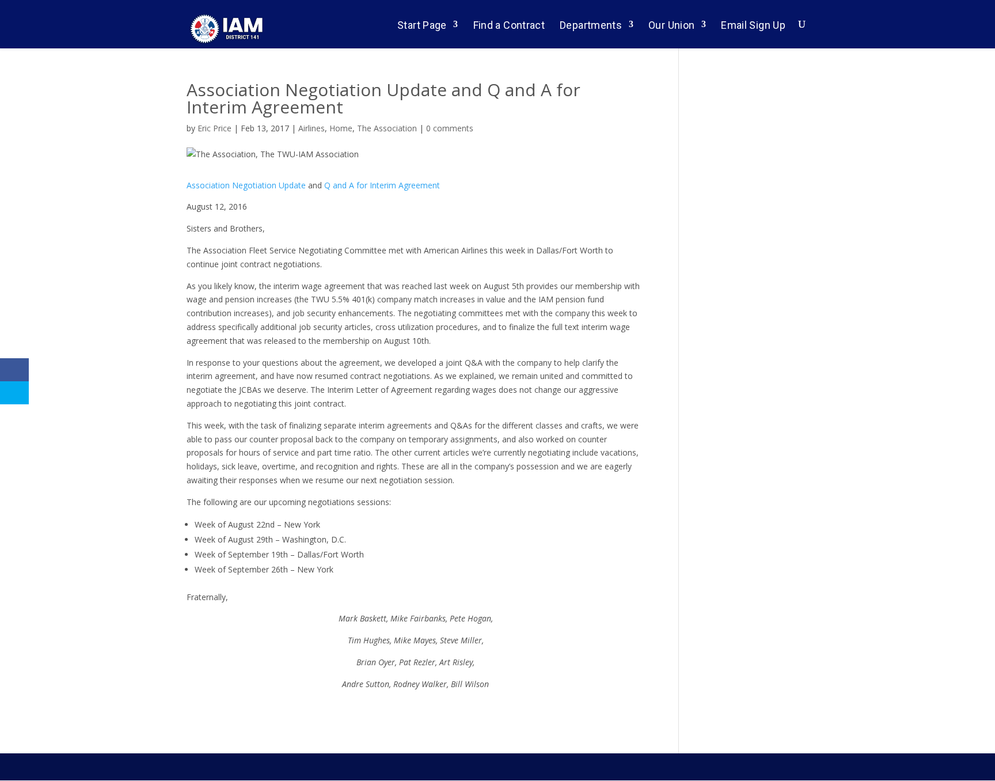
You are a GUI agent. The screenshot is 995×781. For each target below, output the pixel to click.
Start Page (422, 25)
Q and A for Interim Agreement (382, 185)
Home (340, 128)
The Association (387, 128)
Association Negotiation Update (246, 185)
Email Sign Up (753, 25)
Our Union (671, 25)
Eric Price (214, 128)
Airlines (311, 128)
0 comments (449, 128)
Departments (591, 25)
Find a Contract (509, 25)
